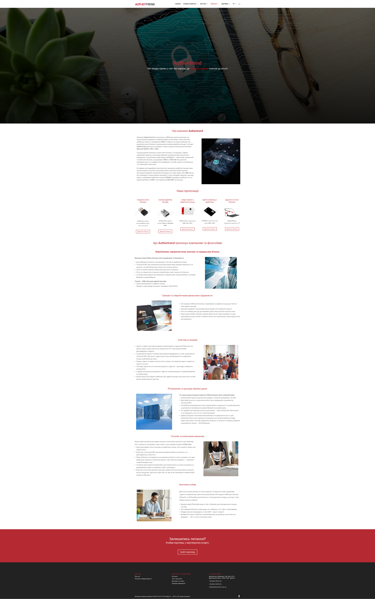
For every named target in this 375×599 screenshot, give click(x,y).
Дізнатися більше (143, 231)
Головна (178, 4)
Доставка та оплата (178, 581)
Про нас (137, 576)
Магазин (203, 4)
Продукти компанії (189, 4)
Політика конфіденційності (143, 579)
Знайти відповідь (187, 552)
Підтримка (224, 4)
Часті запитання (177, 579)
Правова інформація (178, 583)
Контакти (175, 576)
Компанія (214, 4)
